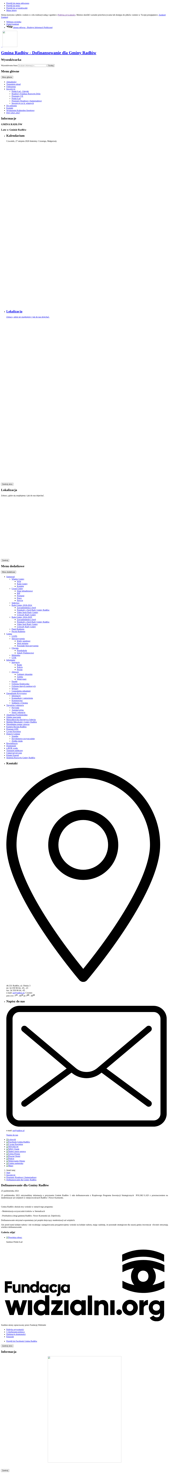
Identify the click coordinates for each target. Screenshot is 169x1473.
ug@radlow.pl (18, 993)
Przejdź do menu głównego (17, 3)
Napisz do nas (12, 1135)
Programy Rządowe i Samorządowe (21, 1177)
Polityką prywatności (66, 15)
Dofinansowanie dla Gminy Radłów (21, 1180)
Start (8, 1172)
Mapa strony (11, 10)
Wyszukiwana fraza (9, 65)
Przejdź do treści (13, 5)
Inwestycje (10, 1175)
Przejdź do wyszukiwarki (16, 8)
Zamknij (162, 15)
